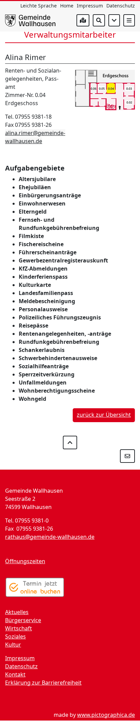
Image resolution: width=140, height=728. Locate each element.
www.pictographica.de (106, 715)
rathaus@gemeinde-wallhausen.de (49, 536)
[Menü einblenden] (129, 20)
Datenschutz (120, 5)
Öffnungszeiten (25, 561)
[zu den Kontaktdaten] (127, 456)
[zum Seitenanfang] (70, 442)
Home (66, 5)
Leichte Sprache (38, 5)
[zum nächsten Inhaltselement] (114, 20)
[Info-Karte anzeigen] (82, 20)
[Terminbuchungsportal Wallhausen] (35, 587)
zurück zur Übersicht (104, 414)
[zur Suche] (99, 20)
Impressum (90, 5)
